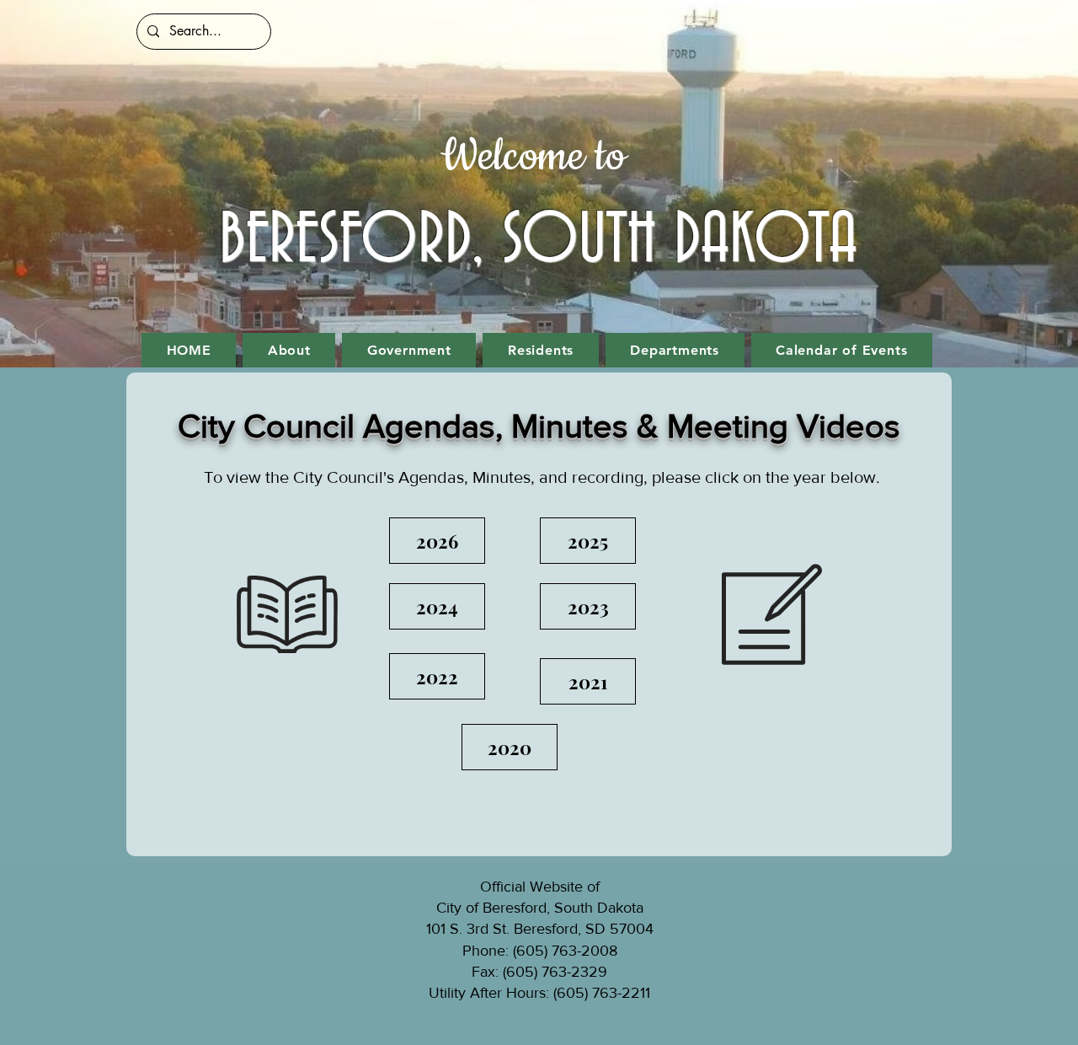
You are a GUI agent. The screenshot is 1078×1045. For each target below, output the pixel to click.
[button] (289, 350)
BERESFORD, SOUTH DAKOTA (538, 241)
